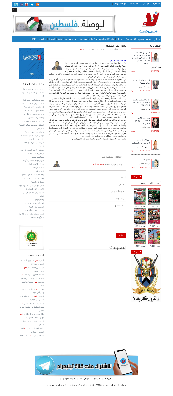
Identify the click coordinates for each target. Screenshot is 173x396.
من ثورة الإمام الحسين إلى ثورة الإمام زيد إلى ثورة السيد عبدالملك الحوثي (32, 153)
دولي (141, 39)
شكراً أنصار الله (38, 168)
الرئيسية (156, 4)
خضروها (147, 160)
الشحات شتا (122, 49)
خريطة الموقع (120, 4)
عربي (148, 39)
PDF (34, 39)
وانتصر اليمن (39, 200)
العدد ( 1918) (155, 226)
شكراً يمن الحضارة (37, 218)
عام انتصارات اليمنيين (36, 139)
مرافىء (42, 39)
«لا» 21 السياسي (106, 39)
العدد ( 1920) (155, 206)
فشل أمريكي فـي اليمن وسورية (31, 186)
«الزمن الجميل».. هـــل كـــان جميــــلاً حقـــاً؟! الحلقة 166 (141, 102)
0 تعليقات (82, 49)
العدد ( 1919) (140, 226)
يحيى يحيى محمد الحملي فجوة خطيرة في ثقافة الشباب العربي (32, 307)
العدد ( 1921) (140, 206)
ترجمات (120, 39)
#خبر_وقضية (148, 31)
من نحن (146, 4)
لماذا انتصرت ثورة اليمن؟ (34, 111)
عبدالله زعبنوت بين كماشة (32, 335)
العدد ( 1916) (155, 246)
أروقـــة (52, 39)
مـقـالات (155, 45)
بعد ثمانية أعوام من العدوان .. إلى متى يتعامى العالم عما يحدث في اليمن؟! (32, 178)
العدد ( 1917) (140, 246)
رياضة (60, 39)
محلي (157, 39)
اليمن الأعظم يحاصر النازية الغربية (31, 214)
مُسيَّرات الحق (39, 171)
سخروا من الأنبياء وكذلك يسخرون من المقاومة (142, 120)
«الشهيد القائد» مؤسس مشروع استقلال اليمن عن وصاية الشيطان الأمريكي (31, 124)
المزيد (133, 71)
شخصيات (83, 39)
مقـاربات (93, 39)
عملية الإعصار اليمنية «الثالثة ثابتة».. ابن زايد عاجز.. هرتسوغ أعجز (32, 92)
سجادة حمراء (70, 39)
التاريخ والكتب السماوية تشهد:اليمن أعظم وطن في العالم (33, 192)
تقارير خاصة (131, 39)
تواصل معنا (134, 4)
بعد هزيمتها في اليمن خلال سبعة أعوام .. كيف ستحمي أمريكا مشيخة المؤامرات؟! (33, 103)
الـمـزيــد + (136, 177)
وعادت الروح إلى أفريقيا (34, 210)
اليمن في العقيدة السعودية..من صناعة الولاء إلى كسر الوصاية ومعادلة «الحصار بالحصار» (141, 58)
